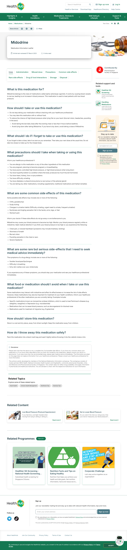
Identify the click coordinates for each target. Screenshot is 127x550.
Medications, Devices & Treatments (64, 17)
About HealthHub (12, 535)
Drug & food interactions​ (36, 77)
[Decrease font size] (112, 23)
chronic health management (29, 385)
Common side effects (68, 72)
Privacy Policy (106, 163)
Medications (18, 23)
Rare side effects (16, 77)
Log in (117, 4)
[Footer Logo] (15, 503)
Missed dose (37, 72)
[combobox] (79, 4)
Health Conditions (35, 17)
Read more (56, 420)
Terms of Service (80, 523)
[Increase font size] (118, 23)
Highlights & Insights (12, 17)
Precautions (51, 72)
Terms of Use (79, 517)
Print (40, 29)
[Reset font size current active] (115, 23)
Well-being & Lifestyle (94, 17)
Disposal (63, 77)
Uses (11, 72)
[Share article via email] (22, 28)
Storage (53, 77)
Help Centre (115, 9)
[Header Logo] (15, 6)
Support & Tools (117, 17)
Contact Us (68, 535)
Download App (85, 9)
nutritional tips (45, 385)
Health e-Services (71, 9)
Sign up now (103, 4)
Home (10, 23)
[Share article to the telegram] (26, 28)
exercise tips (57, 385)
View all (40, 438)
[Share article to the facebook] (31, 28)
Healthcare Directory (101, 9)
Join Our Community (28, 535)
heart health (13, 385)
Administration (22, 72)
